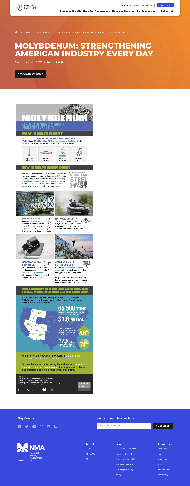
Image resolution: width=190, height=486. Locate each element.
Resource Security (123, 11)
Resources (147, 5)
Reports (161, 454)
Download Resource (30, 74)
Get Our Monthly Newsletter (116, 418)
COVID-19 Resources (125, 448)
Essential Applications (96, 11)
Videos (161, 464)
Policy (164, 11)
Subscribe (166, 5)
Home (88, 448)
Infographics (44, 32)
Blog (136, 5)
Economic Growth (70, 11)
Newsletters (164, 469)
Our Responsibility (148, 11)
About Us (126, 5)
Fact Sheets (163, 448)
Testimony (163, 474)
